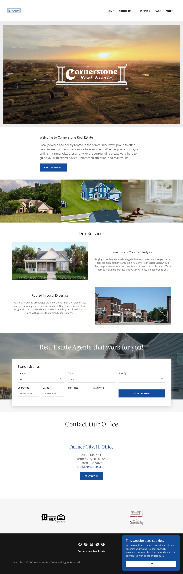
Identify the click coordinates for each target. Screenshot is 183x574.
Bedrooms (23, 387)
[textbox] (79, 393)
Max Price (98, 387)
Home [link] (110, 11)
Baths (46, 387)
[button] (126, 11)
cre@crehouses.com (91, 466)
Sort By (122, 373)
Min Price (73, 387)
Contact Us (91, 476)
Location (22, 373)
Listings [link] (144, 11)
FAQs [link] (158, 11)
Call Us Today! (53, 167)
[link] (14, 10)
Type (70, 373)
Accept (151, 564)
